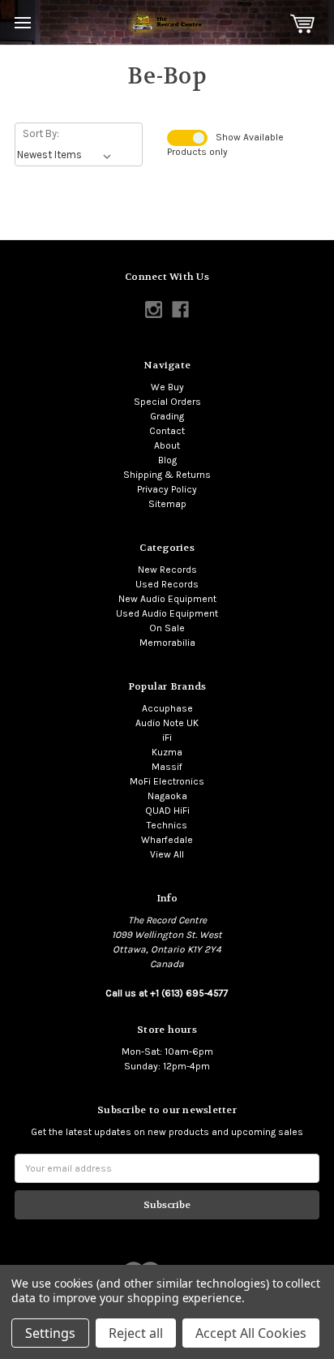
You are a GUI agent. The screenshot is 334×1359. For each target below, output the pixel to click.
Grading (167, 416)
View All (167, 854)
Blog (167, 460)
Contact (167, 431)
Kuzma (167, 752)
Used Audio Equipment (167, 613)
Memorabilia (167, 642)
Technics (167, 825)
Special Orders (167, 401)
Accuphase (167, 708)
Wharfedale (167, 839)
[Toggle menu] (22, 22)
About (167, 445)
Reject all (136, 1333)
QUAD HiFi (167, 810)
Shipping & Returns (167, 474)
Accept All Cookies (250, 1333)
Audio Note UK (167, 723)
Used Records (167, 584)
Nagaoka (167, 796)
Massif (167, 766)
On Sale (167, 628)
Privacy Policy (167, 489)
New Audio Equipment (167, 598)
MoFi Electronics (167, 781)
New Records (167, 569)
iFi (167, 737)
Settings (50, 1333)
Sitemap (167, 504)
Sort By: (41, 133)
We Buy (167, 387)
